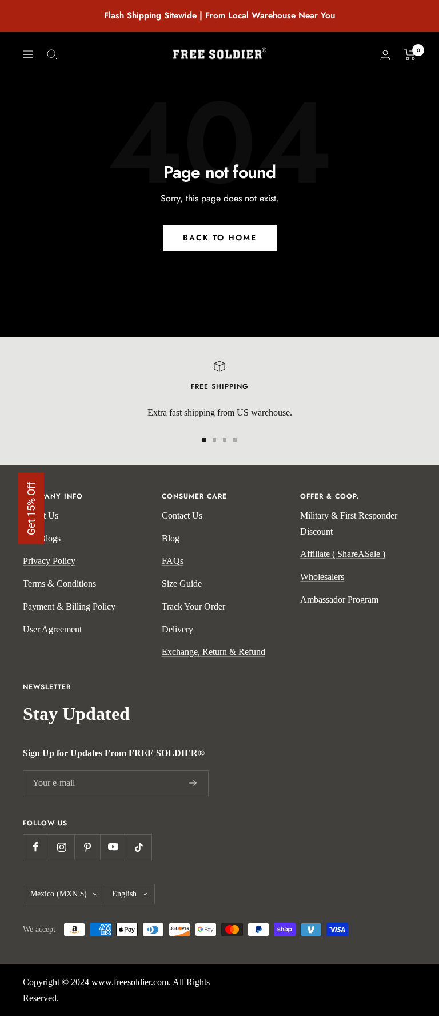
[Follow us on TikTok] (138, 847)
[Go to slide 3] (224, 440)
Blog (170, 538)
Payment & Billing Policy (69, 606)
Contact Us (182, 515)
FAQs (172, 561)
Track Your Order (193, 606)
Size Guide (182, 583)
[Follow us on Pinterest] (87, 847)
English (124, 894)
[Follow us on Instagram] (61, 847)
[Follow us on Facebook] (36, 847)
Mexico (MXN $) (58, 894)
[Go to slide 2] (214, 440)
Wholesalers (322, 577)
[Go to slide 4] (235, 440)
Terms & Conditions (59, 583)
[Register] (193, 783)
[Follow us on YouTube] (113, 847)
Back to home (220, 237)
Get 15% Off (31, 508)
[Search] (52, 54)
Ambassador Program (339, 599)
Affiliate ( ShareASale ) (342, 554)
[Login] (385, 55)
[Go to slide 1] (204, 440)
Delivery (177, 629)
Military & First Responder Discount (348, 523)
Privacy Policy (49, 561)
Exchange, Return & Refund (213, 652)
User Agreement (52, 629)
